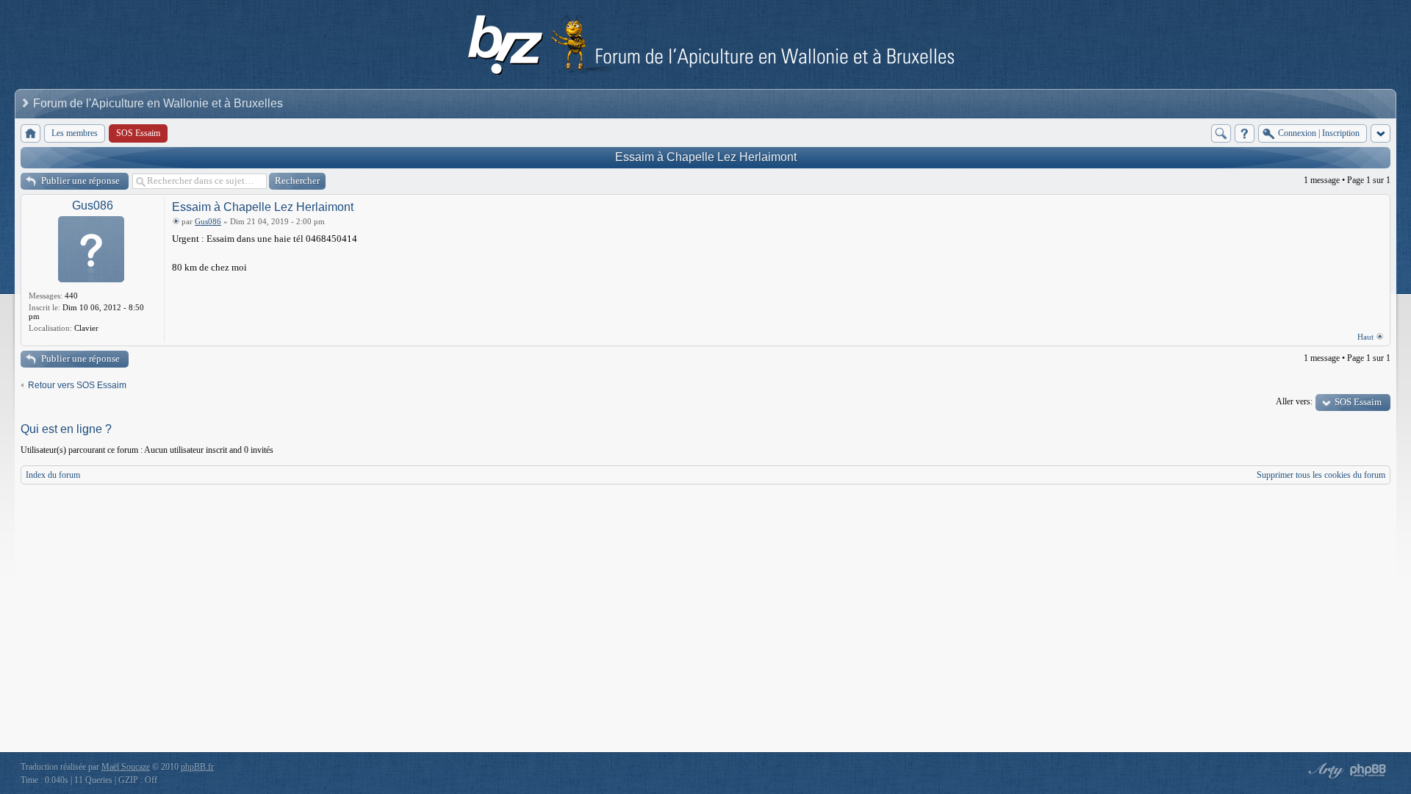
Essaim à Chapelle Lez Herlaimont (706, 157)
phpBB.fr (197, 767)
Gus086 (92, 205)
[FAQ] (1244, 133)
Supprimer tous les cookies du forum (1321, 475)
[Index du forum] (30, 133)
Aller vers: (1294, 401)
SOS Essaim (1358, 401)
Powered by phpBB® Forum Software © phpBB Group (1368, 770)
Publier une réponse (80, 180)
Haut (1365, 336)
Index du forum (53, 475)
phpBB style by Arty (1324, 770)
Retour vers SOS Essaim (77, 385)
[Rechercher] (1221, 133)
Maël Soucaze (125, 767)
